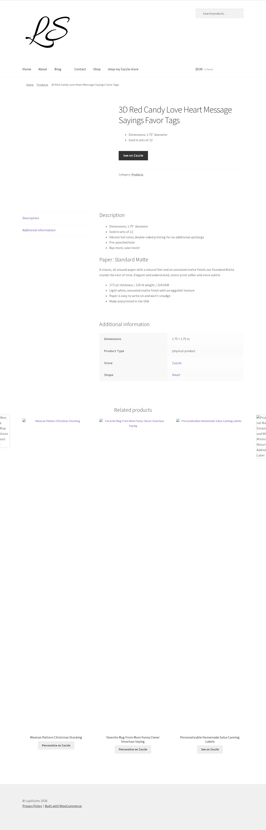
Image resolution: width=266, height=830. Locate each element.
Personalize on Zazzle (56, 745)
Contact (80, 69)
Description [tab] (30, 218)
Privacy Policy (32, 806)
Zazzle (177, 363)
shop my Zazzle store (123, 69)
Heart (176, 375)
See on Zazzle (133, 155)
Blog (57, 69)
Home (26, 69)
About (42, 69)
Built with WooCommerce (63, 806)
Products (42, 85)
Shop (97, 69)
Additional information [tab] (38, 230)
